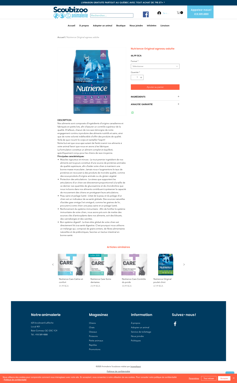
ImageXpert (135, 366)
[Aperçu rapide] (71, 264)
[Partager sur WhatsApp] (132, 112)
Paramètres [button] (194, 378)
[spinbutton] (137, 77)
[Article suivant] (184, 264)
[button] (180, 12)
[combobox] (155, 66)
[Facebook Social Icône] (146, 14)
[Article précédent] (53, 264)
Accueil (61, 37)
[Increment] (141, 77)
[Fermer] (233, 378)
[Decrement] (133, 77)
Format (134, 61)
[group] (118, 273)
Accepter (224, 378)
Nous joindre (137, 336)
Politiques (136, 340)
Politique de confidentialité (15, 379)
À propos (135, 323)
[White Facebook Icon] (175, 324)
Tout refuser (209, 378)
